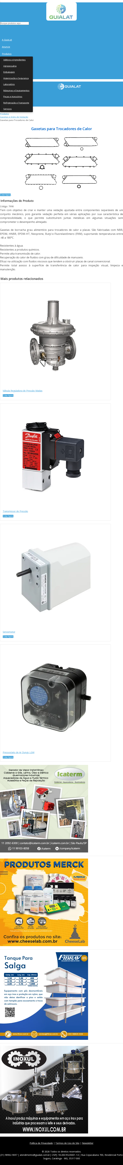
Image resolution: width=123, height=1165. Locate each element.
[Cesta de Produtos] (0, 28)
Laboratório (9, 84)
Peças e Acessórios (12, 96)
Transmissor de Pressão (15, 511)
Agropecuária (9, 66)
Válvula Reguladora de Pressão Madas (22, 390)
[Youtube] (70, 1147)
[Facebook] (49, 1147)
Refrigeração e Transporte (16, 102)
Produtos (7, 53)
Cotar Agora (5, 195)
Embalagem (9, 72)
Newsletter (87, 1143)
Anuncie (6, 46)
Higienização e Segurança (16, 78)
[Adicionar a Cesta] (11, 195)
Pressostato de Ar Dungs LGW (18, 752)
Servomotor (9, 631)
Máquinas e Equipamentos (16, 90)
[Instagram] (63, 1147)
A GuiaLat (7, 39)
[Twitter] (56, 1147)
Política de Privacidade (41, 1143)
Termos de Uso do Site (67, 1143)
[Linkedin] (77, 1147)
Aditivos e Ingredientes (14, 59)
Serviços (7, 108)
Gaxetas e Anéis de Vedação (14, 116)
